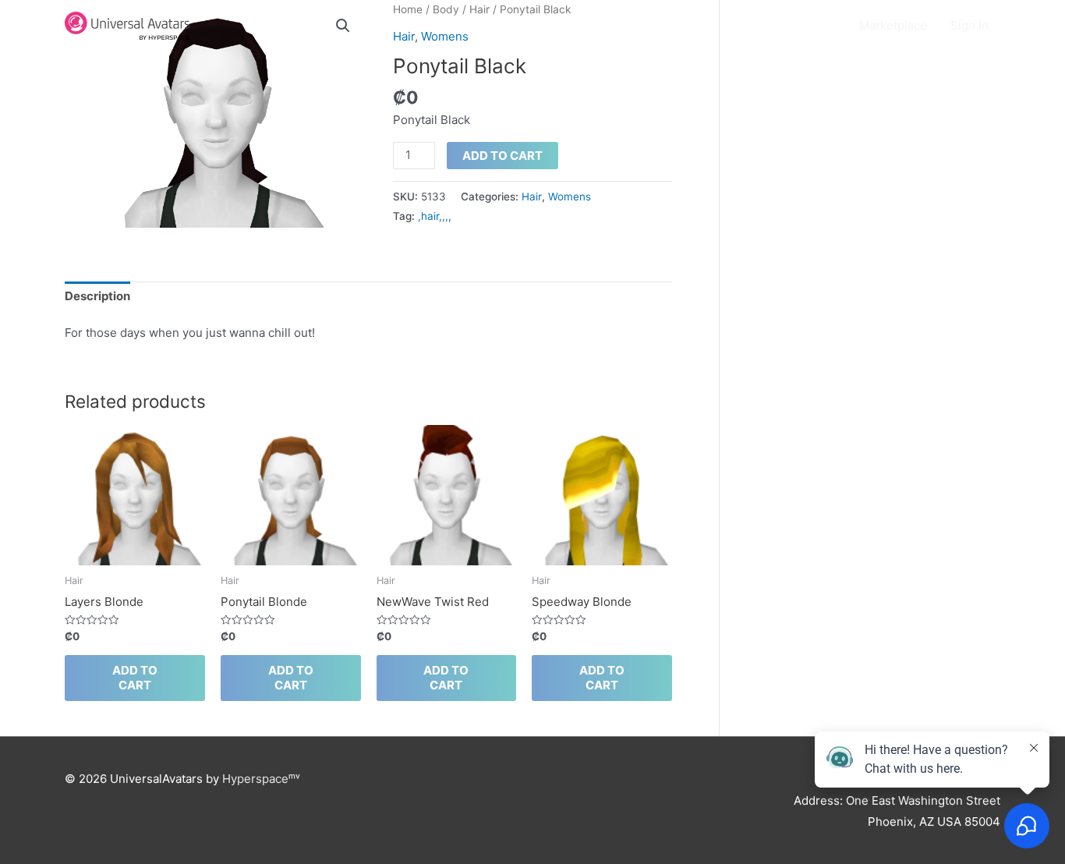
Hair (532, 196)
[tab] (97, 297)
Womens (569, 196)
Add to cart (502, 155)
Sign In (969, 25)
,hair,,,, (434, 216)
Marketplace (893, 25)
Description (97, 296)
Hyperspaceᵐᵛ (261, 778)
